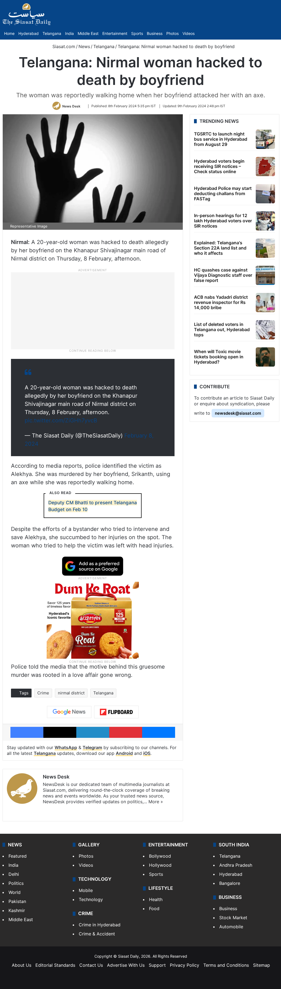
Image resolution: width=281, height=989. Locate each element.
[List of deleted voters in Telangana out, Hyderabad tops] (265, 329)
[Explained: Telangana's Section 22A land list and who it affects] (265, 248)
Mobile (86, 890)
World (15, 892)
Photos (172, 33)
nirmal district (71, 693)
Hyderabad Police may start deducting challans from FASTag (223, 193)
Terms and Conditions (226, 965)
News (84, 46)
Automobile (231, 926)
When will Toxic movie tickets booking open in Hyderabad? (218, 357)
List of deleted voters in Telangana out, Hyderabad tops (222, 329)
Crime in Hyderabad (99, 924)
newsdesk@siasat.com (238, 413)
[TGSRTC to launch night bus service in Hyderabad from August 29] (265, 139)
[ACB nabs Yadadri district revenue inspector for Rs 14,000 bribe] (265, 302)
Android (124, 753)
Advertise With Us (126, 965)
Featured (18, 856)
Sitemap (261, 965)
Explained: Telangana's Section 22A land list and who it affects (220, 248)
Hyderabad (28, 33)
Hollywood (160, 865)
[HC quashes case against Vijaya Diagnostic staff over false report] (265, 275)
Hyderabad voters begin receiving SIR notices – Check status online (219, 166)
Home (9, 33)
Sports (137, 33)
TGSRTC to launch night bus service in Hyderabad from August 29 (220, 139)
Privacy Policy (184, 965)
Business (154, 33)
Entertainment (114, 33)
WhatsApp (66, 747)
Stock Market (233, 917)
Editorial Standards (55, 965)
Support (157, 965)
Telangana (52, 33)
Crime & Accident (97, 934)
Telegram (92, 747)
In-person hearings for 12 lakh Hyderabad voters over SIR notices (223, 221)
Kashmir (17, 910)
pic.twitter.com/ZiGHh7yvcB (61, 420)
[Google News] (69, 712)
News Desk (71, 106)
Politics (16, 883)
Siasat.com (63, 46)
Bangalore (229, 883)
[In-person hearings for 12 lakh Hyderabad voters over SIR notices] (265, 221)
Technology (91, 899)
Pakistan (17, 901)
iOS (146, 753)
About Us (21, 965)
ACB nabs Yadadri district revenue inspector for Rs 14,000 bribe (221, 302)
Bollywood (160, 856)
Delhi (14, 874)
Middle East (88, 33)
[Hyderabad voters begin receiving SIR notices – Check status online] (265, 166)
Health (155, 899)
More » (155, 801)
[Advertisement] (93, 310)
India (69, 33)
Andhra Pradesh (235, 865)
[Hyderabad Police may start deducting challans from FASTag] (265, 193)
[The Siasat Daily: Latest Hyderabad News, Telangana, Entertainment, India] (26, 14)
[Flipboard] (116, 712)
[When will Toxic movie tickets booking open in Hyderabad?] (265, 357)
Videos (188, 33)
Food (154, 908)
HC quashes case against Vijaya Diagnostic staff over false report (223, 275)
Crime (43, 693)
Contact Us (91, 965)
